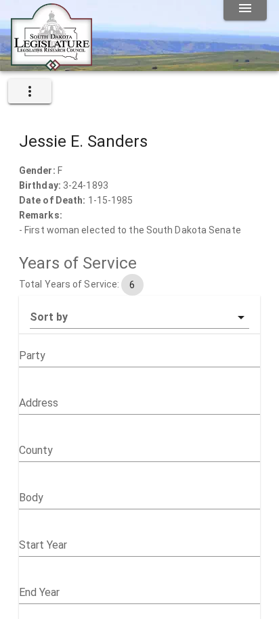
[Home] (51, 65)
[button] (139, 317)
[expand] (29, 91)
